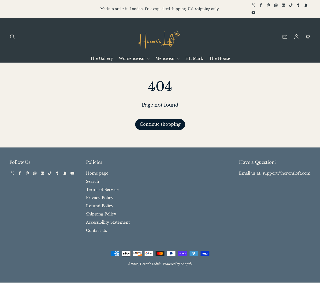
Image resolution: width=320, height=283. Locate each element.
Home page (97, 173)
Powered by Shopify (177, 264)
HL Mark (194, 58)
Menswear (165, 58)
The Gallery (101, 58)
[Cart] (308, 37)
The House (219, 58)
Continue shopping (160, 124)
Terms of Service (102, 189)
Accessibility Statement (108, 222)
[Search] (12, 37)
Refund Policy (99, 206)
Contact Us (96, 230)
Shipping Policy (101, 214)
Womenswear (132, 58)
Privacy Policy (99, 197)
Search (92, 181)
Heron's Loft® (150, 264)
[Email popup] (285, 37)
